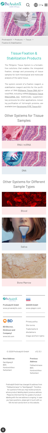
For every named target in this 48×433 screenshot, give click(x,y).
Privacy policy (32, 321)
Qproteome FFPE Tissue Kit (28, 106)
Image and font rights (35, 336)
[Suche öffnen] (28, 5)
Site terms (30, 325)
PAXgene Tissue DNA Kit (29, 90)
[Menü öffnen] (46, 5)
